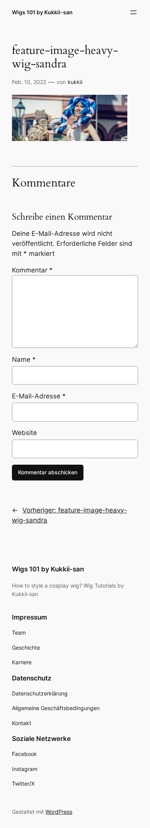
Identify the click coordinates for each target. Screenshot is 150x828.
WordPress (58, 811)
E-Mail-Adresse (39, 396)
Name (24, 359)
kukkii (75, 82)
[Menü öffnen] (133, 12)
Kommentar (32, 270)
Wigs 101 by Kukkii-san (42, 12)
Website (24, 433)
